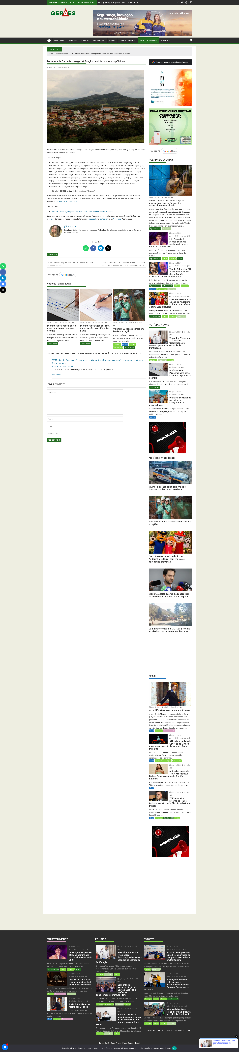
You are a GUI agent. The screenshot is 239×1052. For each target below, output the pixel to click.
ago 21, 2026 (53, 322)
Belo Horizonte (168, 286)
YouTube (117, 219)
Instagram (104, 219)
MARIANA (73, 40)
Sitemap (167, 1030)
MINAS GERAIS (99, 40)
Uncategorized (173, 999)
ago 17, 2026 (175, 735)
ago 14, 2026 (175, 765)
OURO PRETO (59, 40)
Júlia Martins (64, 67)
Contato (147, 1030)
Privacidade (178, 1030)
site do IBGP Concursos (66, 201)
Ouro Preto (166, 229)
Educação (167, 761)
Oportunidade (52, 254)
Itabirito (125, 344)
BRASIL (112, 40)
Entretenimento (169, 731)
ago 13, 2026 (175, 792)
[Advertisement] (170, 653)
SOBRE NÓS (165, 40)
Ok (174, 1048)
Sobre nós (157, 1030)
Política (170, 360)
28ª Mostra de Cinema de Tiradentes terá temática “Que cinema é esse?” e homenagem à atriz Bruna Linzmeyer (121, 263)
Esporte (147, 969)
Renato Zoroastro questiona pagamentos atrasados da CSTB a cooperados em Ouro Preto (138, 2)
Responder (56, 374)
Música (180, 259)
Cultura (165, 259)
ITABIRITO (85, 40)
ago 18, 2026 (155, 707)
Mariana (132, 344)
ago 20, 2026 (86, 322)
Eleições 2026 (168, 818)
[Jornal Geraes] (49, 40)
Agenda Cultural (127, 40)
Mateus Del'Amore (77, 976)
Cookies (188, 1030)
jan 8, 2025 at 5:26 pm (63, 366)
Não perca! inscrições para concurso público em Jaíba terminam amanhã (82, 211)
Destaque (117, 344)
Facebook (92, 219)
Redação (166, 197)
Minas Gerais (118, 348)
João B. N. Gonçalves (134, 322)
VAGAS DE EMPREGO (148, 40)
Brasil (152, 731)
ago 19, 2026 (175, 263)
